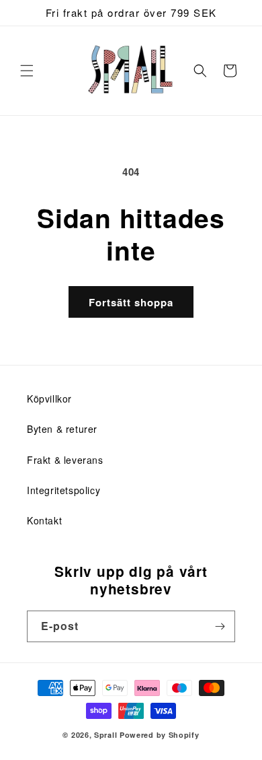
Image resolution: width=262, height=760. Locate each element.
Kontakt (44, 520)
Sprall (105, 735)
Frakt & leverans (65, 460)
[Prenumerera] (219, 626)
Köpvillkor (49, 398)
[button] (27, 70)
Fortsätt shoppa (131, 302)
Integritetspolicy (63, 490)
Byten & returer (62, 429)
